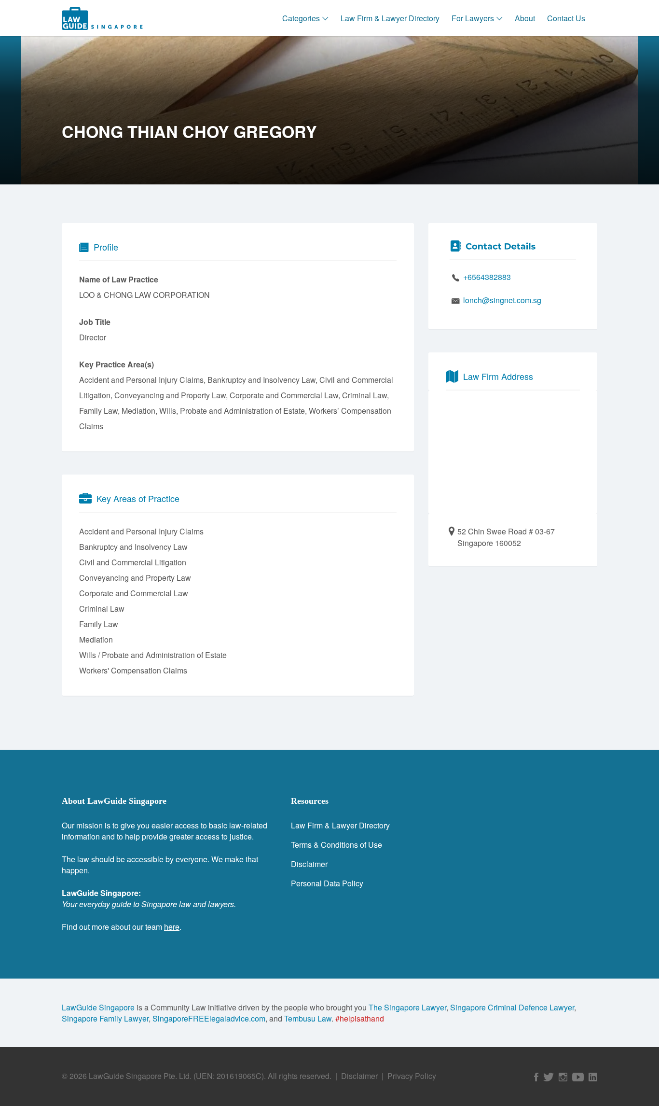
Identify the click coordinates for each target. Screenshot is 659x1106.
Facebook (536, 1077)
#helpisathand (359, 1018)
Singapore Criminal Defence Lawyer (512, 1007)
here (171, 926)
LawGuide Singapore (98, 1007)
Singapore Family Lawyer (105, 1018)
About (525, 18)
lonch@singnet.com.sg (502, 300)
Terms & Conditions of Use (336, 844)
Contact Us (566, 18)
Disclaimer (309, 863)
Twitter (548, 1077)
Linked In (593, 1077)
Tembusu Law (307, 1018)
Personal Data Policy (327, 883)
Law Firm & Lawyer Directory (390, 18)
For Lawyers (473, 18)
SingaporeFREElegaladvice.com (208, 1018)
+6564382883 (487, 276)
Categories (301, 18)
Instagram (563, 1077)
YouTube (578, 1077)
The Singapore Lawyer (407, 1007)
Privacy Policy (411, 1075)
